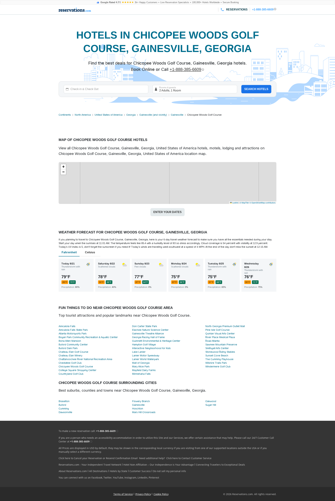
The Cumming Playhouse (219, 359)
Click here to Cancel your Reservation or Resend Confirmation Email (98, 458)
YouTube (118, 477)
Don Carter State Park (144, 326)
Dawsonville (65, 412)
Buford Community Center (73, 344)
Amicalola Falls (67, 326)
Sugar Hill (210, 404)
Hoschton (137, 408)
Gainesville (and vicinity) (153, 114)
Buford (62, 404)
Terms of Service (123, 494)
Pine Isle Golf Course (217, 329)
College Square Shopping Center (77, 370)
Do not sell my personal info (169, 471)
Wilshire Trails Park (216, 362)
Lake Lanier (139, 351)
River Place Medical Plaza (220, 337)
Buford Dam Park (68, 348)
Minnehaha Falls (141, 373)
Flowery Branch (141, 401)
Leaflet (235, 202)
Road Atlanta (212, 340)
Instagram (130, 477)
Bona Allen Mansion (70, 340)
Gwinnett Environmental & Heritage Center (156, 340)
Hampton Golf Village (144, 344)
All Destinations (98, 471)
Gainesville (177, 114)
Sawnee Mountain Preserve (221, 344)
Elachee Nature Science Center (150, 329)
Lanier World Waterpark (145, 359)
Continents (65, 114)
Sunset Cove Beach (216, 355)
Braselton (64, 401)
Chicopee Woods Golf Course (76, 366)
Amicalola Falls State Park (73, 329)
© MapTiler (244, 202)
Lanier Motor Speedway (145, 355)
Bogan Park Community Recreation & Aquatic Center (88, 337)
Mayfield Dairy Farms (144, 370)
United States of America (108, 114)
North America (83, 114)
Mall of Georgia (141, 362)
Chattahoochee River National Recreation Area (85, 359)
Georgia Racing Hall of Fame (148, 337)
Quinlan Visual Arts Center (220, 333)
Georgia (131, 114)
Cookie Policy (161, 494)
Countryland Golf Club (71, 373)
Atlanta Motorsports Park (73, 333)
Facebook (96, 477)
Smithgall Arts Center (217, 348)
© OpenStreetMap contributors (263, 202)
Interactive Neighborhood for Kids (151, 348)
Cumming (64, 408)
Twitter (107, 477)
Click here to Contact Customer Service (188, 458)
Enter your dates (167, 212)
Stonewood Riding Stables (220, 351)
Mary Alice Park (141, 366)
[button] (63, 166)
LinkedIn (142, 477)
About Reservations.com (73, 471)
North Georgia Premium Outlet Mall (225, 326)
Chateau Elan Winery (70, 355)
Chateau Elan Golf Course (73, 351)
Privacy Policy (143, 494)
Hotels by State (118, 471)
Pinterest (154, 477)
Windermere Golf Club (217, 366)
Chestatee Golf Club (70, 362)
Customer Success (140, 471)
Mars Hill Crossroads (143, 412)
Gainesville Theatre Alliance (148, 333)
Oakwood (210, 401)
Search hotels (256, 89)
